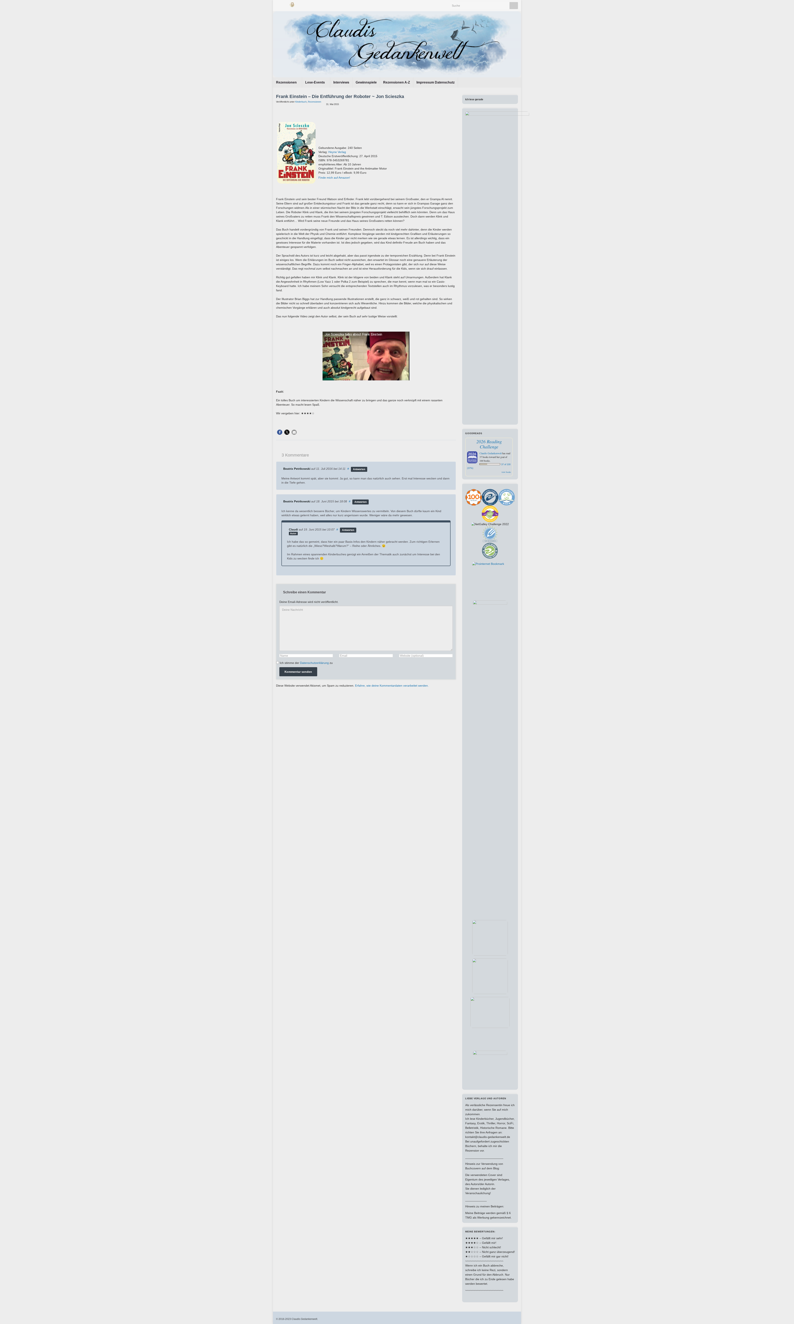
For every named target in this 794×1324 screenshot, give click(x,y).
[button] (279, 432)
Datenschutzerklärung (314, 662)
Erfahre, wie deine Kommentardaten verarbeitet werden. (392, 685)
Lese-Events (315, 82)
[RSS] (299, 4)
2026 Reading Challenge (489, 444)
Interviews (341, 82)
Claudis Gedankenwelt (491, 453)
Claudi (293, 529)
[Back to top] (785, 1315)
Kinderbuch (301, 101)
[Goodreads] (292, 4)
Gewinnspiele (366, 82)
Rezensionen (287, 82)
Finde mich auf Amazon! (334, 177)
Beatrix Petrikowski (296, 468)
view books (506, 472)
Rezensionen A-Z (396, 82)
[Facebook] (278, 4)
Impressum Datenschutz (435, 82)
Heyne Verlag (337, 152)
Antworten (359, 469)
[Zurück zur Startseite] (397, 44)
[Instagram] (285, 4)
